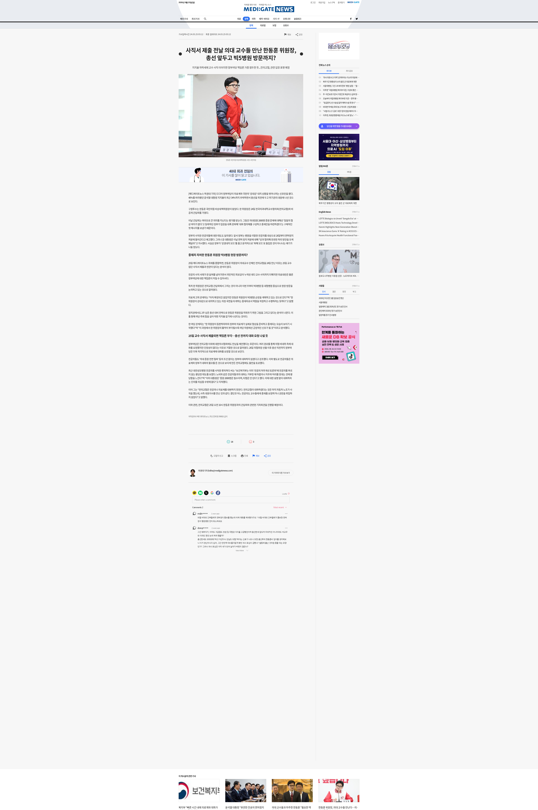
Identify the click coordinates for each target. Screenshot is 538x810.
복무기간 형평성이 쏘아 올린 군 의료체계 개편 (340, 81)
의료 (239, 18)
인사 (323, 291)
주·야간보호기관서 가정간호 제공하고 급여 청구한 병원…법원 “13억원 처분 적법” (341, 94)
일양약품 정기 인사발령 (327, 314)
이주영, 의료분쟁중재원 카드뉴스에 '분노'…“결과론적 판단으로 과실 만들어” (341, 115)
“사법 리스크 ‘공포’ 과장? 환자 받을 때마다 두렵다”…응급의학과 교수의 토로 (341, 111)
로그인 (313, 2)
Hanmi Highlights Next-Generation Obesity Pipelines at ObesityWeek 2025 (339, 226)
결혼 (334, 291)
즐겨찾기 (341, 2)
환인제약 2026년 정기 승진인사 (330, 310)
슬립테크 (297, 18)
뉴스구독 (331, 2)
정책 (246, 18)
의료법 (262, 25)
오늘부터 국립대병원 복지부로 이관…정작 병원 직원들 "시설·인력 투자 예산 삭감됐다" (341, 98)
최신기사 (196, 18)
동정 (344, 291)
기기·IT (276, 18)
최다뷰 (328, 70)
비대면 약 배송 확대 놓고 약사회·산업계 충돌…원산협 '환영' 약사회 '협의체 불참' (341, 106)
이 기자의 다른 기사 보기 (281, 472)
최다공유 (349, 70)
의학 (253, 18)
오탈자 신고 (218, 455)
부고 (354, 291)
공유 (300, 34)
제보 (289, 34)
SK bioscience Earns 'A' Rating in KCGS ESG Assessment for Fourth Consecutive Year (339, 231)
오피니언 (286, 18)
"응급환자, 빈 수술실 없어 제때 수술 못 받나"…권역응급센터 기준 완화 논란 (341, 102)
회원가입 (321, 2)
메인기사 (184, 18)
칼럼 (329, 171)
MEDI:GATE (353, 2)
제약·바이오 (264, 18)
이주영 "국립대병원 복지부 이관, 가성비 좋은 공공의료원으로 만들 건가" (341, 90)
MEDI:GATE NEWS (269, 8)
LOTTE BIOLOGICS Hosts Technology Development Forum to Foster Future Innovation (339, 222)
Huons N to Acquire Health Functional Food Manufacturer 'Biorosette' (339, 235)
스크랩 (233, 455)
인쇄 (246, 455)
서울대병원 (323, 302)
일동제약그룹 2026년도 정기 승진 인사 (333, 306)
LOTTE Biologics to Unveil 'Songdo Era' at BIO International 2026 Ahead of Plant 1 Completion (339, 218)
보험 (274, 25)
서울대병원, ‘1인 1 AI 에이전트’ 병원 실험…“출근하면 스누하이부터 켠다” (341, 85)
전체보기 (355, 166)
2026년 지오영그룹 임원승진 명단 (331, 298)
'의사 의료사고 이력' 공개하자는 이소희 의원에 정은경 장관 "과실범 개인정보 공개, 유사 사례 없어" (341, 77)
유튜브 (286, 25)
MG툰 (349, 171)
